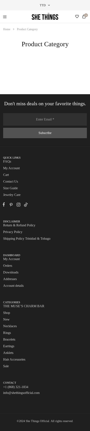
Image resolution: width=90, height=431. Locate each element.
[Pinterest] (11, 205)
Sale (6, 366)
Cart (6, 175)
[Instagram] (18, 205)
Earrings (8, 346)
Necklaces (10, 326)
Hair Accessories (14, 359)
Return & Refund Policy (19, 225)
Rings (7, 333)
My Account (11, 168)
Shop (6, 312)
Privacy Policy (12, 232)
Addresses (10, 279)
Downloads (10, 272)
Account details (13, 285)
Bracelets (9, 339)
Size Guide (10, 188)
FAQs (7, 161)
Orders (7, 265)
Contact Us (10, 181)
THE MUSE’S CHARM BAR (23, 306)
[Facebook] (5, 205)
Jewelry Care (12, 195)
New (6, 319)
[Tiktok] (25, 205)
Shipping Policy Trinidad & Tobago (26, 238)
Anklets (8, 353)
